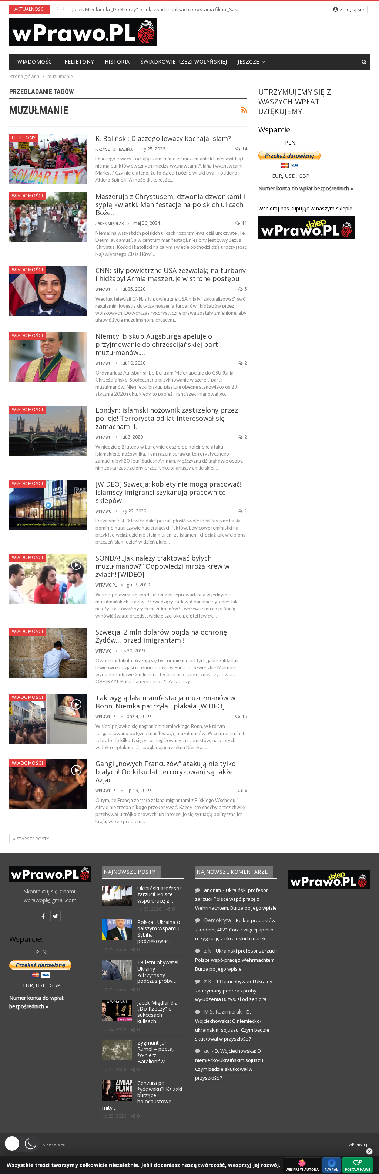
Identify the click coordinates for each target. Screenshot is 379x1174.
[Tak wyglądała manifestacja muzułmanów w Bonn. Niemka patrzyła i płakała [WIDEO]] (48, 718)
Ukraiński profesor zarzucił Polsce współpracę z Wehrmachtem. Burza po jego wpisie (236, 899)
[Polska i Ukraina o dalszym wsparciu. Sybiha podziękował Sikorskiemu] (117, 929)
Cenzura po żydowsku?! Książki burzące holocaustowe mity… (142, 1095)
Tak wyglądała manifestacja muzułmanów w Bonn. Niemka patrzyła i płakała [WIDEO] (165, 701)
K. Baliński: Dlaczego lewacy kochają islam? (163, 138)
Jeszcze (248, 61)
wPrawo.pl (359, 1144)
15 (244, 716)
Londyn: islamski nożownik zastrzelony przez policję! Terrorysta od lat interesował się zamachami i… (166, 418)
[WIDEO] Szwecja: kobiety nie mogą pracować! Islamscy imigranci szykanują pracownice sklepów (168, 492)
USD (290, 175)
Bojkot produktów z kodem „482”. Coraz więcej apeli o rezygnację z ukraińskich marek (235, 929)
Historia (117, 61)
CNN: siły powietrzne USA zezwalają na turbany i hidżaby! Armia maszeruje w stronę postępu (170, 274)
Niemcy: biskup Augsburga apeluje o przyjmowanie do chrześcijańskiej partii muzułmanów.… (158, 344)
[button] (22, 1144)
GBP (304, 175)
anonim (212, 890)
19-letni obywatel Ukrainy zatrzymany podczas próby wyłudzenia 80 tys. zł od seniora (233, 990)
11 (244, 223)
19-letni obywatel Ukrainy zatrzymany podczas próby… (157, 971)
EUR (277, 175)
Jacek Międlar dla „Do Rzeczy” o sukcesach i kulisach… (157, 1012)
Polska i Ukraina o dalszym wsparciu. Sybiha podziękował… (159, 931)
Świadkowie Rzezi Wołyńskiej (184, 61)
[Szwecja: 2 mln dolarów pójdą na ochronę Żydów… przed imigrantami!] (48, 652)
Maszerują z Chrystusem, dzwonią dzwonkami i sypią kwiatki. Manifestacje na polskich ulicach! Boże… (170, 204)
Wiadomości (35, 61)
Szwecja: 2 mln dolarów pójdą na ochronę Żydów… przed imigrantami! (161, 635)
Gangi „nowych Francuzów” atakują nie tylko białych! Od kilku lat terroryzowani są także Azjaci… (165, 771)
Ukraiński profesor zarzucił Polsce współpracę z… (159, 894)
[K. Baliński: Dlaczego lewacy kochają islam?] (48, 159)
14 (244, 149)
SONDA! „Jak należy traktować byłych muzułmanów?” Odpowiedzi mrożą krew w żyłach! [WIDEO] (162, 566)
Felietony (79, 61)
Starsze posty (32, 839)
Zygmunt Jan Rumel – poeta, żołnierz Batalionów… (155, 1052)
